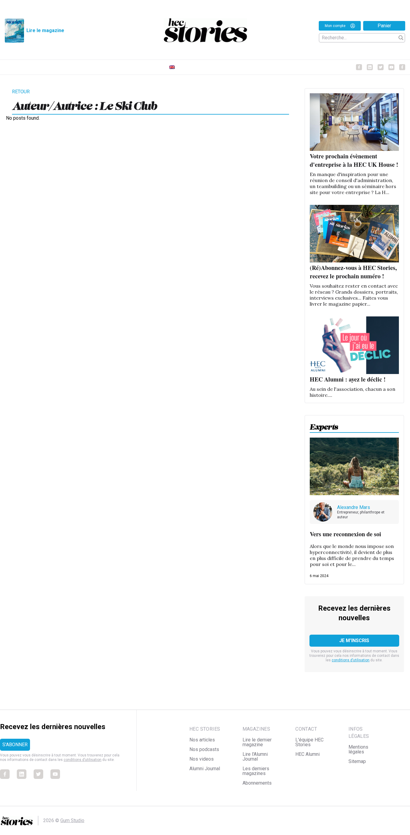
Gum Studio (72, 820)
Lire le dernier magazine (257, 742)
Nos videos (201, 759)
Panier (384, 25)
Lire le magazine (45, 30)
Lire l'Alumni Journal (255, 756)
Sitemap (357, 761)
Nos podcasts (204, 749)
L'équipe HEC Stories (309, 742)
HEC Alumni (307, 754)
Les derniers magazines (256, 771)
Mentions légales (358, 749)
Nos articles (202, 740)
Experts (324, 425)
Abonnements (257, 783)
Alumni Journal (204, 768)
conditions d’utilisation (350, 660)
